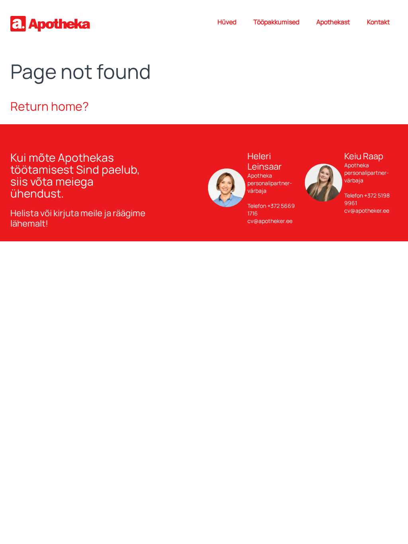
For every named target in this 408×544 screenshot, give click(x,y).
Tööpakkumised (276, 22)
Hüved (227, 22)
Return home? (49, 106)
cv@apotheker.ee (269, 221)
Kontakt (378, 22)
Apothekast (333, 22)
